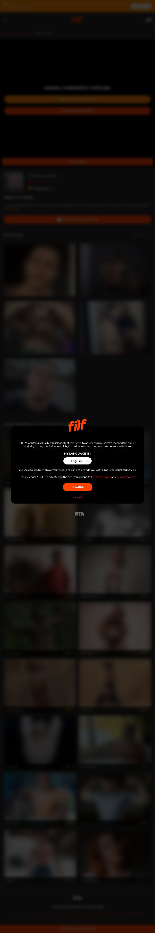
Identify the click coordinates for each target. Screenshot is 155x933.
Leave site (77, 497)
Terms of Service (101, 476)
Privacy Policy (125, 476)
